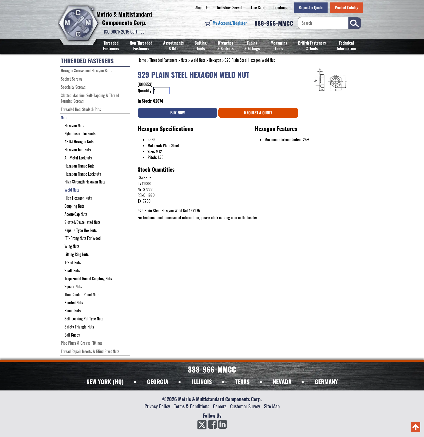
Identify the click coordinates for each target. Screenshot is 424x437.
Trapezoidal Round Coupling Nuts (88, 278)
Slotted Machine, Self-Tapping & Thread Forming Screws (90, 98)
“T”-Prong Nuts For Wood (83, 238)
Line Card (258, 8)
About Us (201, 8)
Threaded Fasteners (111, 45)
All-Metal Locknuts (78, 158)
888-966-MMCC (273, 23)
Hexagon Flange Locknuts (83, 174)
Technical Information (346, 45)
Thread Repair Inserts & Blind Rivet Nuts (90, 351)
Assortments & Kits (173, 45)
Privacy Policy (157, 406)
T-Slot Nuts (73, 262)
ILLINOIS (202, 381)
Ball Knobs (72, 335)
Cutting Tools (201, 45)
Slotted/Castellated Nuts (82, 222)
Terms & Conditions (191, 406)
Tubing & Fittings (252, 45)
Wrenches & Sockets (225, 45)
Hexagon (215, 60)
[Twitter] (202, 425)
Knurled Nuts (74, 302)
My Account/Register (230, 23)
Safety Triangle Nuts (79, 327)
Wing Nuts (72, 246)
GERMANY (326, 381)
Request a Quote (311, 8)
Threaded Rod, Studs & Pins (81, 109)
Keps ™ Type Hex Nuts (81, 230)
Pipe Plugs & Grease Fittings (81, 343)
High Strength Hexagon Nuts (85, 182)
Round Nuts (73, 311)
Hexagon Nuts (74, 126)
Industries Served (229, 8)
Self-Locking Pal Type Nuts (84, 319)
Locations (280, 8)
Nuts (184, 60)
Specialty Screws (73, 87)
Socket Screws (71, 79)
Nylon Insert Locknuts (80, 133)
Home (142, 60)
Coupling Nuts (74, 206)
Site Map (272, 406)
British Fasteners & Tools (312, 45)
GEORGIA (157, 381)
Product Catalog (346, 8)
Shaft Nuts (72, 270)
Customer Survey (245, 406)
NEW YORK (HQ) (105, 381)
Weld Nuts (198, 60)
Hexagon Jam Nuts (78, 150)
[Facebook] (212, 425)
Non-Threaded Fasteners (141, 45)
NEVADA (282, 381)
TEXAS (242, 381)
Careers (219, 406)
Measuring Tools (279, 45)
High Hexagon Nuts (78, 198)
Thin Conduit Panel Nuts (82, 294)
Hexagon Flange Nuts (79, 166)
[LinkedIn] (222, 425)
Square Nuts (73, 286)
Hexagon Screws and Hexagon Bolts (86, 70)
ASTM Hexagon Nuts (79, 142)
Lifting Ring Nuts (77, 254)
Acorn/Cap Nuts (76, 214)
